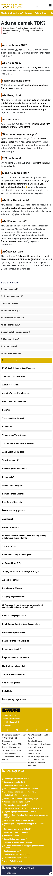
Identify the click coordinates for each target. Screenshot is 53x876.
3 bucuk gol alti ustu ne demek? (15, 332)
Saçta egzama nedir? (12, 851)
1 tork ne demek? (9, 346)
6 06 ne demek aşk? (10, 339)
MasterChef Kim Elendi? (12, 13)
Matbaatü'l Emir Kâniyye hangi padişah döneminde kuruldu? (24, 847)
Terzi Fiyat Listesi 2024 (12, 744)
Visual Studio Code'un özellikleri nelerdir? (21, 789)
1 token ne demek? (9, 289)
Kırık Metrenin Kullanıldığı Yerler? (39, 736)
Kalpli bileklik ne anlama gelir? (16, 832)
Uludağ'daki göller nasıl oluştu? (17, 795)
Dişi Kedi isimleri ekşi (11, 747)
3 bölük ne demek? (9, 303)
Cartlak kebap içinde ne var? (15, 839)
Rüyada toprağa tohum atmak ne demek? (20, 812)
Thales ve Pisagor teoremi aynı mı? (18, 785)
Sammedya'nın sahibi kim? (14, 782)
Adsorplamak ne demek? (12, 318)
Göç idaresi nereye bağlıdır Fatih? (17, 829)
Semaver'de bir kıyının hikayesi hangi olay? (21, 799)
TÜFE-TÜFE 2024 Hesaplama (9, 739)
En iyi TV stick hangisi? (13, 861)
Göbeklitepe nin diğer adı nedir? (17, 858)
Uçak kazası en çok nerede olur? (17, 854)
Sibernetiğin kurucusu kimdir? (16, 805)
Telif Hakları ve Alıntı (11, 722)
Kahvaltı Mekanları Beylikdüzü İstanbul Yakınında (36, 762)
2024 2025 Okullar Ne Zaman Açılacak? (11, 752)
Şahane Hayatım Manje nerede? (12, 758)
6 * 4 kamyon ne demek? (12, 296)
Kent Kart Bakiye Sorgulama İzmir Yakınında (40, 742)
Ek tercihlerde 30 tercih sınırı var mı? (19, 820)
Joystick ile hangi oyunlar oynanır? (18, 842)
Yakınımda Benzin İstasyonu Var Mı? (35, 748)
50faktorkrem (10, 873)
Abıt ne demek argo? (10, 310)
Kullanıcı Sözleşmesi (11, 719)
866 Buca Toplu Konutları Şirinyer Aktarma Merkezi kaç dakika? (26, 816)
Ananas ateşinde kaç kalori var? (17, 802)
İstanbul (29, 13)
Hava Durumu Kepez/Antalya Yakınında (38, 755)
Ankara (38, 13)
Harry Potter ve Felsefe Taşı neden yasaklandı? (23, 808)
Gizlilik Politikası (9, 715)
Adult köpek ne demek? (12, 353)
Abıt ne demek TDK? (10, 325)
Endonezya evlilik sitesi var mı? (16, 779)
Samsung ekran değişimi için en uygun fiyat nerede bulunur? (24, 825)
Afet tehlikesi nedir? (12, 836)
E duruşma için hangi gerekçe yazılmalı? (20, 792)
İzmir (46, 13)
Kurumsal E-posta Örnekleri (14, 735)
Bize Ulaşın (7, 725)
